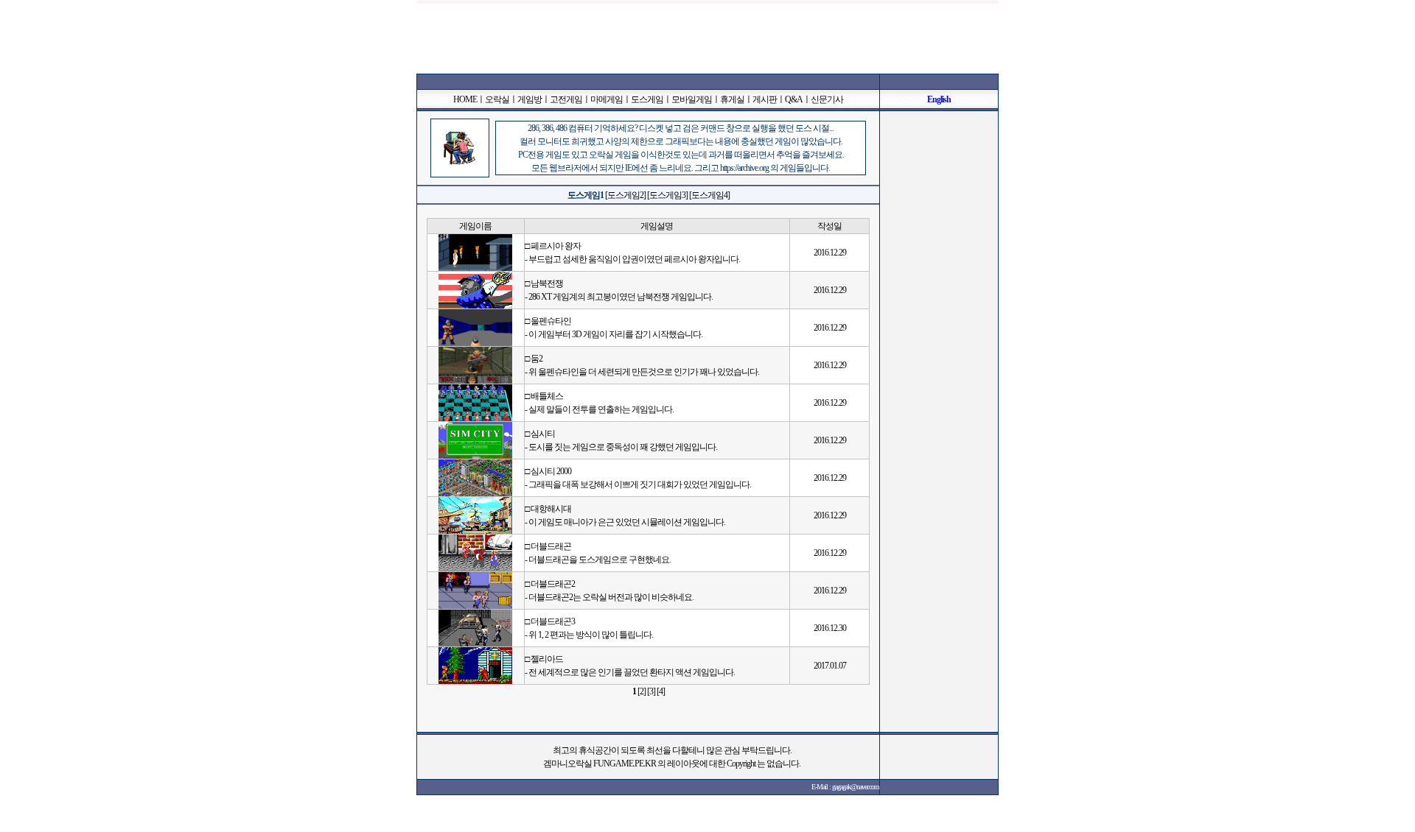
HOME (465, 99)
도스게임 (647, 99)
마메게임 (606, 99)
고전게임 (566, 99)
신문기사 (827, 99)
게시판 (764, 99)
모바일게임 (691, 99)
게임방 (529, 99)
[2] (641, 691)
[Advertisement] (707, 37)
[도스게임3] (667, 195)
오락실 (497, 99)
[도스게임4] (709, 195)
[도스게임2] (625, 195)
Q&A (794, 99)
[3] (651, 691)
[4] (661, 691)
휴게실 (732, 99)
